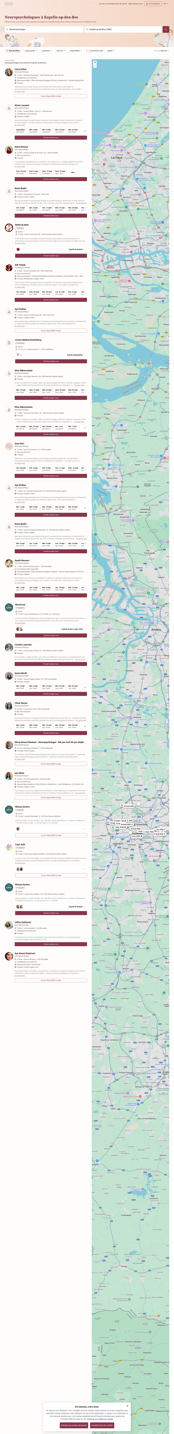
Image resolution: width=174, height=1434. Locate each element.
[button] (127, 824)
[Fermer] (127, 1405)
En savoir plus (20, 91)
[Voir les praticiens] (51, 829)
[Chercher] (166, 29)
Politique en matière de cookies (100, 1419)
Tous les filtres (14, 51)
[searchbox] (44, 29)
